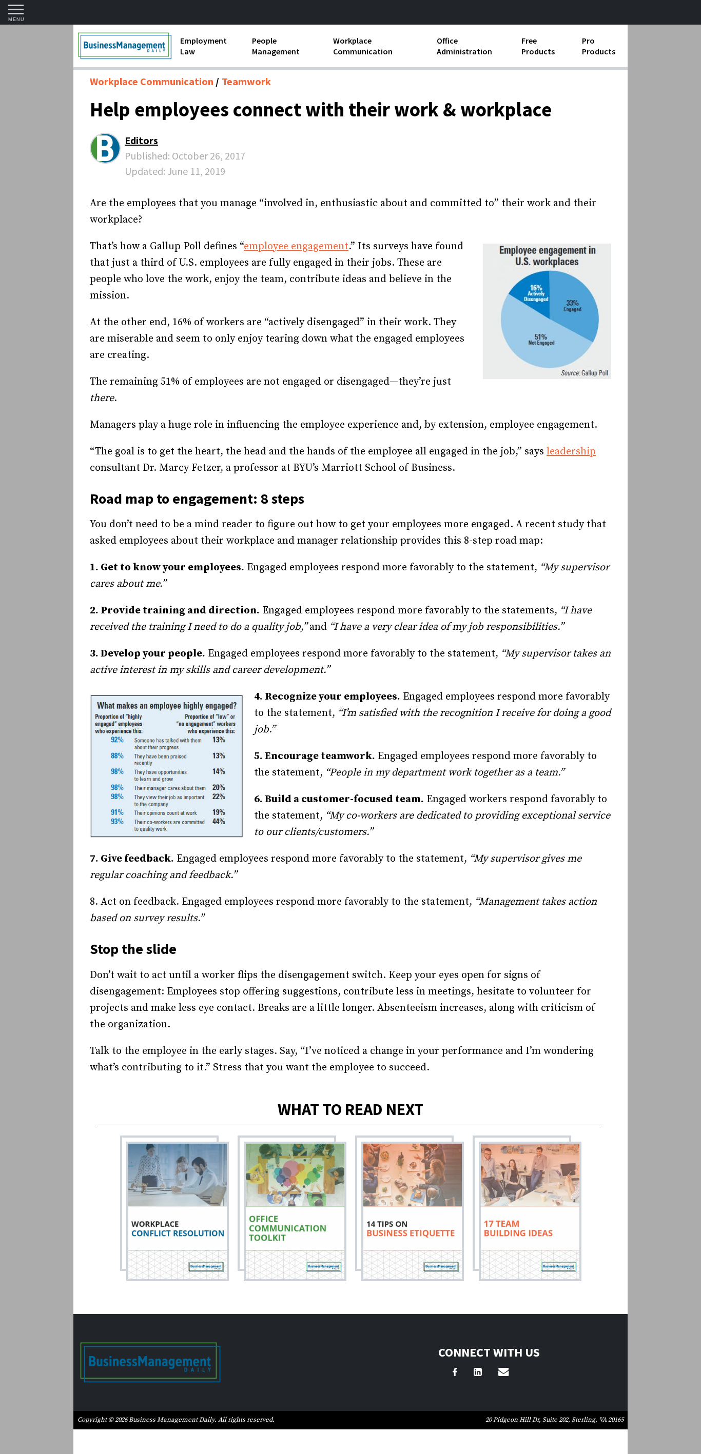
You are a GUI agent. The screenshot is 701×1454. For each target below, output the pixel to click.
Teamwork (246, 81)
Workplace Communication (363, 45)
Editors (141, 140)
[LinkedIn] (478, 1373)
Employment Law (203, 45)
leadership (571, 451)
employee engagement (296, 246)
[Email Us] (503, 1373)
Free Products (538, 45)
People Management (276, 45)
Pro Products (598, 45)
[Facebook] (455, 1373)
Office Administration (464, 45)
